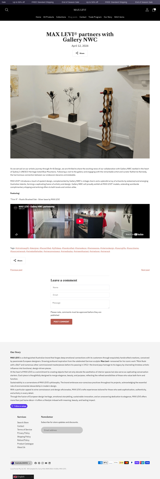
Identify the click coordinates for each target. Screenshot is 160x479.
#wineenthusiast (81, 251)
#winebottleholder (34, 251)
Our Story (108, 17)
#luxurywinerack (17, 251)
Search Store (23, 422)
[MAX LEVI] (80, 9)
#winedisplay (67, 251)
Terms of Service (24, 429)
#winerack (105, 251)
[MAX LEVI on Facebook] (35, 463)
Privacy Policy (23, 433)
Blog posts (72, 17)
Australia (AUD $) (21, 463)
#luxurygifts (120, 248)
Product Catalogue (25, 443)
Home (38, 17)
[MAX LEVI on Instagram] (42, 463)
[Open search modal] (7, 10)
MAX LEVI (62, 469)
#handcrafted (68, 248)
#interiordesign (107, 248)
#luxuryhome (133, 248)
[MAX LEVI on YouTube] (46, 463)
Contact (83, 17)
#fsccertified (45, 248)
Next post (145, 270)
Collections (61, 17)
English (20, 477)
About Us (21, 447)
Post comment (61, 321)
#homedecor (80, 248)
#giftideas (56, 248)
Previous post (16, 270)
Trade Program (95, 17)
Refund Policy (23, 440)
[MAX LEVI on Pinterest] (39, 463)
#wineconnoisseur (52, 251)
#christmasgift (22, 248)
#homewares (93, 248)
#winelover (95, 251)
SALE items (119, 17)
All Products (48, 17)
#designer (34, 248)
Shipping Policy (24, 436)
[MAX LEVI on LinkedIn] (49, 463)
